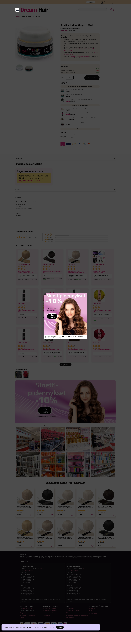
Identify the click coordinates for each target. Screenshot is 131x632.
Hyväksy (60, 627)
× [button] (45, 294)
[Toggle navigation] (17, 10)
